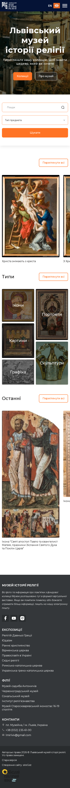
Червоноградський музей (20, 691)
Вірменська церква (15, 650)
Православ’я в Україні (16, 655)
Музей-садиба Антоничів (19, 686)
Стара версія (9, 760)
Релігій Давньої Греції (17, 635)
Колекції (22, 76)
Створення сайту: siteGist (16, 765)
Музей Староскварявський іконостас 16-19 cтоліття (30, 708)
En (50, 5)
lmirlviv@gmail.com (18, 735)
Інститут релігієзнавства (18, 701)
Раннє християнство (16, 645)
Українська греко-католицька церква (28, 670)
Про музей (46, 76)
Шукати (35, 132)
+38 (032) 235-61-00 (18, 730)
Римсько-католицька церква (22, 665)
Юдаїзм (7, 640)
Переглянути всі (53, 162)
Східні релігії (10, 660)
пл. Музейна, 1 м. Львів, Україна (26, 725)
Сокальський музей (15, 696)
